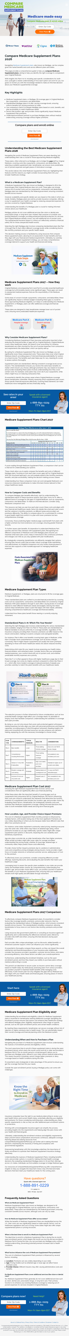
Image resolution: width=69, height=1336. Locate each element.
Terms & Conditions (39, 1322)
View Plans (44, 32)
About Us (13, 1322)
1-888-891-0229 (39, 404)
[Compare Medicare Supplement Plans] (14, 7)
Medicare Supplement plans (23, 65)
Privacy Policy (29, 1322)
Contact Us (55, 1322)
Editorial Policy (21, 1322)
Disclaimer (48, 1322)
